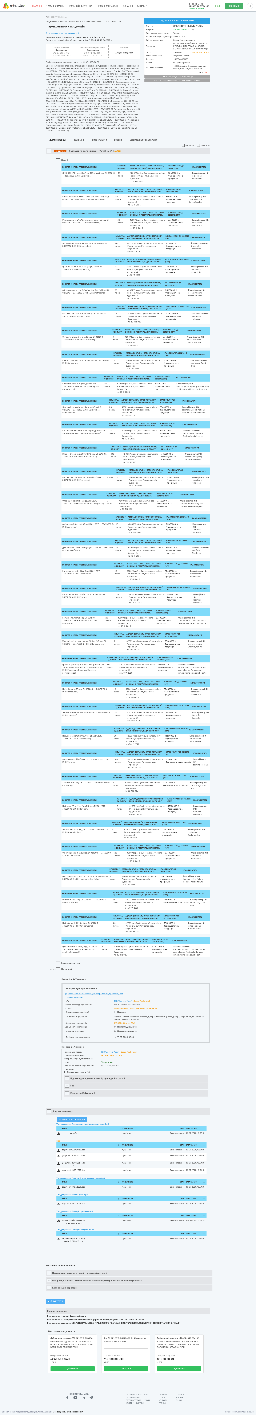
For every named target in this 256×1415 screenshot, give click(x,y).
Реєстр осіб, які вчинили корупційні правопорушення (177, 80)
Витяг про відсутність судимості (177, 77)
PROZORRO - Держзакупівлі (137, 1394)
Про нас (162, 1403)
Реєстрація (234, 6)
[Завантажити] (58, 1134)
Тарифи (179, 1400)
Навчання (127, 5)
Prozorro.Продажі (107, 5)
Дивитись (72, 1368)
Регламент (180, 1394)
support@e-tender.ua (199, 6)
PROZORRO (36, 5)
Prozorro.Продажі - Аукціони (138, 1400)
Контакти (142, 5)
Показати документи (127, 1027)
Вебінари (179, 1397)
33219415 (177, 52)
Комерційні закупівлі (81, 5)
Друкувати (56, 1301)
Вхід (217, 6)
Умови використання (75, 1412)
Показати (121, 1012)
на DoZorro (100, 37)
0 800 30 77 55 (196, 4)
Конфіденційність (59, 1412)
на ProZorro (88, 37)
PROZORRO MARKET (55, 5)
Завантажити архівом (73, 1119)
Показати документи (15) (78, 1072)
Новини (162, 1397)
